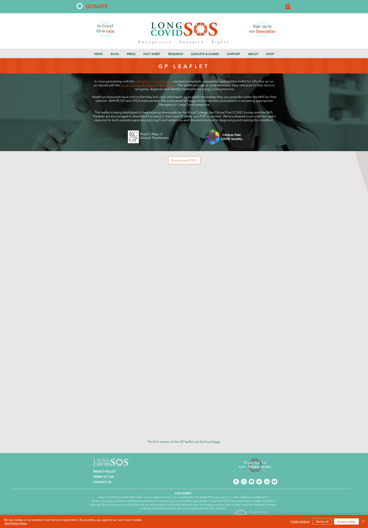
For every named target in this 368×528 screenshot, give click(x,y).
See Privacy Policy (16, 523)
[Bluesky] (274, 481)
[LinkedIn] (267, 481)
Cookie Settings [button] (300, 521)
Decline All (322, 521)
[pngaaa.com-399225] (236, 481)
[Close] (363, 521)
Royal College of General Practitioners (148, 85)
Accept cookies (346, 521)
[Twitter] (259, 481)
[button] (288, 5)
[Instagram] (244, 481)
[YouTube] (251, 481)
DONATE (97, 6)
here (217, 442)
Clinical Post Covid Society (154, 81)
